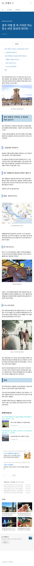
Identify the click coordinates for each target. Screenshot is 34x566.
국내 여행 (12, 482)
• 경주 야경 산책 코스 (10, 63)
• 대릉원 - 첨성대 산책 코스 (12, 59)
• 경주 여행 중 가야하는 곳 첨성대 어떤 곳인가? (16, 49)
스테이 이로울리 (8, 465)
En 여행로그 (8, 3)
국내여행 (9, 10)
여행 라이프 (6, 482)
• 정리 (5, 70)
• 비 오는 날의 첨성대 (10, 66)
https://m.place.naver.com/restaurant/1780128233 (15, 451)
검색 (27, 3)
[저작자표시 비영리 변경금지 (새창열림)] (19, 475)
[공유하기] (7, 475)
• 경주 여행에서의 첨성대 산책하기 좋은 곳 (15, 56)
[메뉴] (31, 3)
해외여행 (17, 10)
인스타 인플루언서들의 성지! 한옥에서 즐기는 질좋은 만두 (12, 453)
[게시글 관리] (9, 475)
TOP (31, 562)
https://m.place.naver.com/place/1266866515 (15, 462)
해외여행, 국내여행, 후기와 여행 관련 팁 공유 (12, 539)
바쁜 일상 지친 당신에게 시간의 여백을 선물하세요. (16, 467)
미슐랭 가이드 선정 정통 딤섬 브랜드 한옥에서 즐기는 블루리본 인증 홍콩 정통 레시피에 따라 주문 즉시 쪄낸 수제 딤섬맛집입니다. (12, 456)
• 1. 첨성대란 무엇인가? (10, 52)
